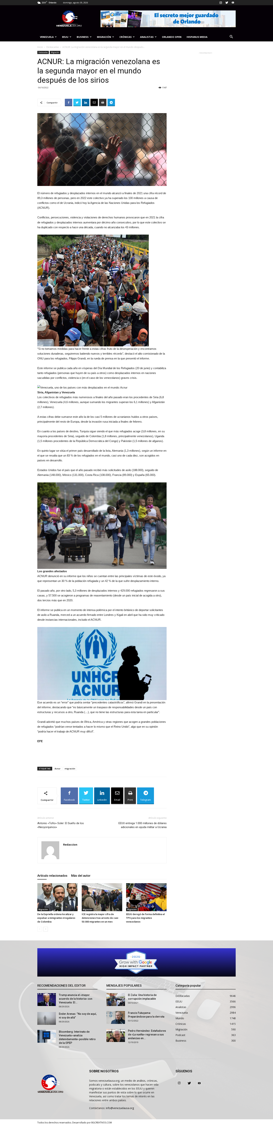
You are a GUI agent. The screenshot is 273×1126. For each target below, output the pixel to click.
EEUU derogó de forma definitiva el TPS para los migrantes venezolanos (145, 918)
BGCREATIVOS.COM (101, 1122)
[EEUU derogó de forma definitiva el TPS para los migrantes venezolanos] (146, 897)
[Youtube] (233, 2)
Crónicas (125, 37)
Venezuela (47, 37)
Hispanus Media (197, 37)
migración (70, 768)
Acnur (58, 768)
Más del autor (80, 875)
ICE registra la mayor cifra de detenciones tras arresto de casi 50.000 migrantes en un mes (100, 918)
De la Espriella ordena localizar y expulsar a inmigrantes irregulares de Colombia (56, 918)
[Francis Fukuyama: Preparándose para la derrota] (115, 1017)
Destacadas (52, 47)
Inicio (40, 47)
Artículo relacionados (52, 875)
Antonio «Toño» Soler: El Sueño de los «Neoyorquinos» (60, 825)
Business (83, 37)
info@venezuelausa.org (120, 1108)
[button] (231, 37)
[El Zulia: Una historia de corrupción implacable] (115, 999)
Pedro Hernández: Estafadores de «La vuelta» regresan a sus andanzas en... (147, 1034)
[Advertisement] (101, 754)
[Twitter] (227, 2)
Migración (104, 37)
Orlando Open (171, 37)
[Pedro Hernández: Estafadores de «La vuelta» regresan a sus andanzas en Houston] (115, 1035)
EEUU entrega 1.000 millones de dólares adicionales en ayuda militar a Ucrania (142, 825)
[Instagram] (220, 2)
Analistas (147, 37)
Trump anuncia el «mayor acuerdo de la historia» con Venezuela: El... (75, 999)
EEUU (65, 37)
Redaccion (70, 844)
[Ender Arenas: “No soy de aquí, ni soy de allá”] (46, 1018)
